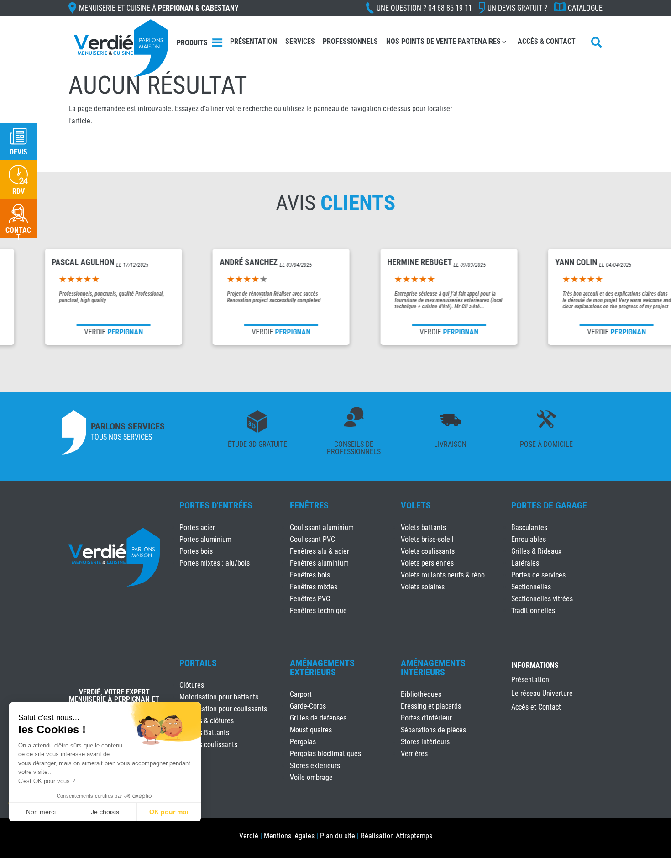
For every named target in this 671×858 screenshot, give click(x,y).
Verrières (414, 753)
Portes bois (196, 551)
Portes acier (197, 527)
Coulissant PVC (312, 539)
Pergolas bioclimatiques (325, 753)
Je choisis (105, 812)
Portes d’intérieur (426, 718)
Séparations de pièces (433, 730)
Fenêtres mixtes (313, 587)
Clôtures (191, 685)
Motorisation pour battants (218, 697)
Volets (416, 505)
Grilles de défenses (318, 718)
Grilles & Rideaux (536, 551)
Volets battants (423, 527)
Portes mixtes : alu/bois (214, 563)
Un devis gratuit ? (517, 8)
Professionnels (350, 41)
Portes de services (538, 575)
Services (300, 41)
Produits (192, 42)
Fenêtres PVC (310, 598)
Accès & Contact (547, 41)
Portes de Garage (549, 505)
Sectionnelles (531, 587)
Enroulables (528, 539)
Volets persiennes (427, 563)
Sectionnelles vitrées (542, 598)
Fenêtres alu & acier (319, 551)
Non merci (41, 812)
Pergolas (303, 741)
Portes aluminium (205, 539)
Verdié (248, 836)
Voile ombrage (311, 777)
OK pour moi (169, 812)
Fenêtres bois (310, 575)
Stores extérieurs (315, 765)
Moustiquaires (311, 730)
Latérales (525, 563)
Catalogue (585, 8)
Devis (18, 152)
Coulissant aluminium (322, 527)
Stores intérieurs (425, 741)
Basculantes (529, 527)
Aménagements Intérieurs (433, 667)
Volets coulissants (428, 551)
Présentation (253, 41)
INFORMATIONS (535, 666)
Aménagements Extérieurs (322, 667)
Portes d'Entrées (215, 505)
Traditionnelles (533, 610)
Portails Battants (204, 732)
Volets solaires (423, 587)
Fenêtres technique (318, 610)
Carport (301, 694)
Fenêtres (309, 505)
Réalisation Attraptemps (396, 836)
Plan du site (337, 836)
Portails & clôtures (206, 720)
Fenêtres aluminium (319, 563)
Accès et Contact (536, 707)
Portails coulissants (208, 744)
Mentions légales (289, 836)
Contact (18, 234)
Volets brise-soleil (427, 539)
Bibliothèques (421, 694)
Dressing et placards (431, 706)
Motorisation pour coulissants (223, 708)
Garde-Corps (308, 706)
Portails (198, 662)
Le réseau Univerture (542, 694)
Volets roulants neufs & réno (443, 575)
